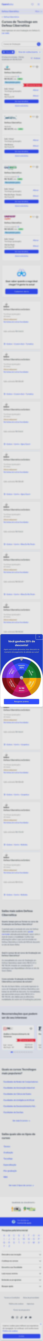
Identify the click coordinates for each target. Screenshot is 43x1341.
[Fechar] (39, 636)
